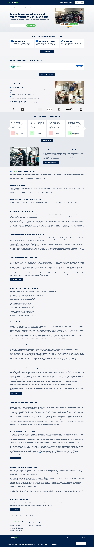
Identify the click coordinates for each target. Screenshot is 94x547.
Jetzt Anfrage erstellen (47, 51)
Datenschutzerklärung (12, 544)
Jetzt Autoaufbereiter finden (51, 162)
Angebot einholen (15, 458)
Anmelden (71, 2)
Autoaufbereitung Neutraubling (16, 530)
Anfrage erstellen (79, 2)
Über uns (76, 537)
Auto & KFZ (15, 7)
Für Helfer (61, 537)
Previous (9, 128)
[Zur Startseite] (13, 2)
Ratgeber (71, 537)
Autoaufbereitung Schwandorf (35, 525)
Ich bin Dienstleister (64, 2)
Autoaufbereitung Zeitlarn (15, 525)
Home (11, 7)
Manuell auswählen (69, 543)
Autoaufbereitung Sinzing (15, 531)
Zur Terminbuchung (15, 393)
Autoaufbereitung (22, 7)
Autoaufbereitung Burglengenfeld (17, 528)
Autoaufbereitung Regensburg (16, 527)
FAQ (85, 537)
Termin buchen (14, 509)
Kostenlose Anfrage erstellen (47, 74)
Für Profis (66, 537)
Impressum (23, 544)
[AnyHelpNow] (13, 538)
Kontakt (81, 537)
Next (84, 128)
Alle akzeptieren (80, 543)
